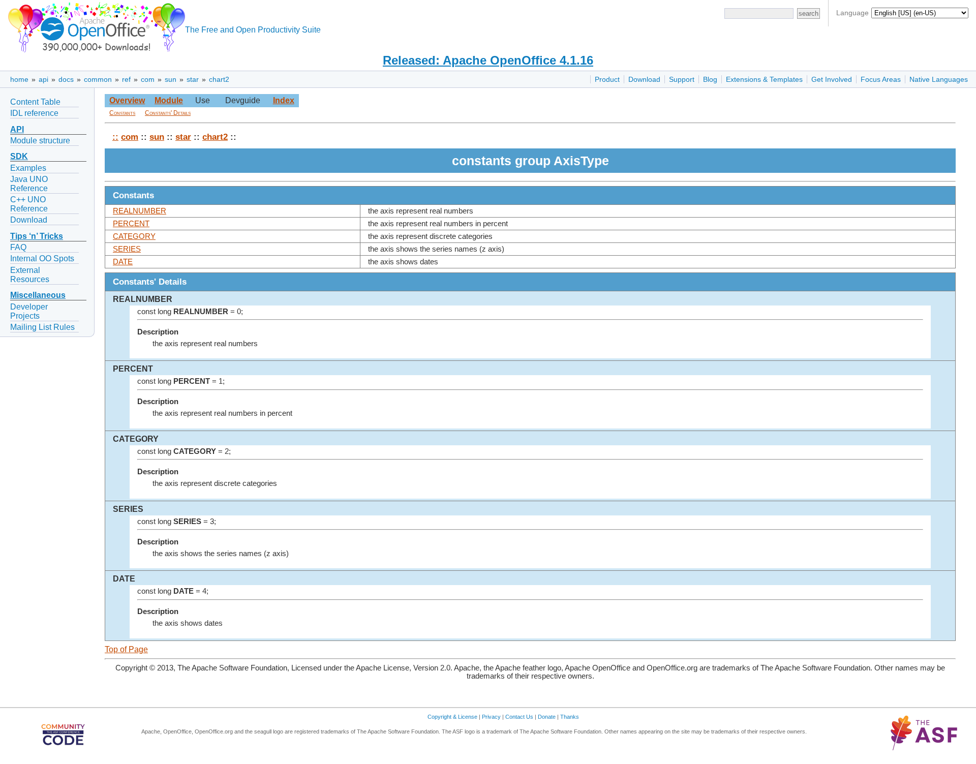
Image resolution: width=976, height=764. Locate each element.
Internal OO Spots (42, 258)
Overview (127, 100)
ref (126, 79)
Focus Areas (881, 79)
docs (66, 79)
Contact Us (519, 717)
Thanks (569, 717)
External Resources (29, 275)
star (193, 79)
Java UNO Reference (29, 184)
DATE (123, 262)
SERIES (127, 249)
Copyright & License (452, 717)
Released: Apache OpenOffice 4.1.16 (488, 60)
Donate (547, 717)
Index (283, 100)
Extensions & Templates (764, 79)
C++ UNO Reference (29, 204)
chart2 (219, 79)
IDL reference (34, 113)
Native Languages (938, 79)
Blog (710, 79)
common (98, 79)
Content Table (35, 102)
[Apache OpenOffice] (94, 25)
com (148, 79)
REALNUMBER (139, 211)
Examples (28, 168)
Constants (122, 112)
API (17, 129)
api (43, 79)
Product (607, 79)
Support (681, 79)
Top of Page (126, 649)
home (19, 79)
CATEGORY (134, 236)
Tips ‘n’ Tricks (36, 236)
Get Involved (831, 79)
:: (115, 137)
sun (170, 79)
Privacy (491, 717)
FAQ (18, 247)
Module (169, 100)
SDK (19, 156)
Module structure (40, 140)
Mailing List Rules (42, 327)
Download (644, 79)
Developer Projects (29, 311)
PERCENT (131, 224)
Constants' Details (168, 112)
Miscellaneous (38, 295)
